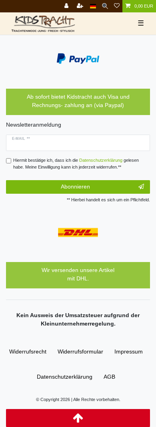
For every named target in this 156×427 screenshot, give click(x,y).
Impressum (128, 351)
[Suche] (105, 6)
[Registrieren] (81, 6)
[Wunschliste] (116, 6)
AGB (109, 376)
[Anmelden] (67, 6)
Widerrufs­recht (27, 351)
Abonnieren (75, 186)
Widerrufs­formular (80, 351)
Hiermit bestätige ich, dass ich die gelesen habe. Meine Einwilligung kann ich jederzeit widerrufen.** (76, 163)
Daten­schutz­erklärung (64, 376)
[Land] (93, 6)
